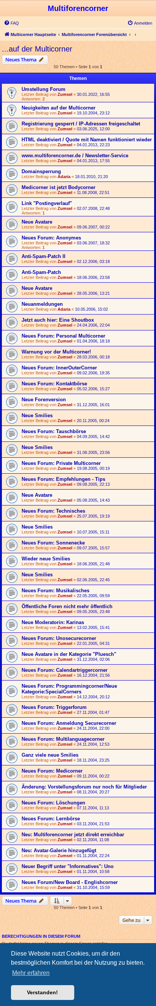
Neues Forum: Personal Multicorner (63, 336)
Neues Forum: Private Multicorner (61, 463)
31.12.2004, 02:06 (93, 659)
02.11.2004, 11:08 (93, 839)
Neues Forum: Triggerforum (54, 707)
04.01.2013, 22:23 (93, 144)
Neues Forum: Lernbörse (51, 818)
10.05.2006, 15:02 (91, 309)
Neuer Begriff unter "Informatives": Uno (68, 866)
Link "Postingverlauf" (47, 203)
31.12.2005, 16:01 (93, 404)
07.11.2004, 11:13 (93, 808)
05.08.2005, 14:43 (93, 500)
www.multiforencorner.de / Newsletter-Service (75, 155)
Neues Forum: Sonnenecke (53, 543)
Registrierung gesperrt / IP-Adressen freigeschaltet (81, 124)
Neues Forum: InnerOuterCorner (59, 368)
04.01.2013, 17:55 (93, 160)
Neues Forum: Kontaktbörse (54, 383)
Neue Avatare (37, 222)
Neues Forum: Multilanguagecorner (63, 739)
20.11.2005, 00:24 (93, 420)
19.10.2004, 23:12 (93, 113)
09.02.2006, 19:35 (93, 373)
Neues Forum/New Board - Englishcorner (70, 882)
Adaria (64, 176)
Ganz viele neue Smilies (50, 755)
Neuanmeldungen (42, 304)
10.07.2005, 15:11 (93, 532)
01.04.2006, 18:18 (93, 341)
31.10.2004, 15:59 (93, 887)
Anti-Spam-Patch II (44, 256)
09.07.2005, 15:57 (93, 548)
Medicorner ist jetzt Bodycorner (58, 187)
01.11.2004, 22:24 (93, 855)
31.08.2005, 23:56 (93, 452)
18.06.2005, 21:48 (93, 564)
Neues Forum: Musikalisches (55, 590)
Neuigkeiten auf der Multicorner (58, 108)
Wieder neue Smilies (46, 559)
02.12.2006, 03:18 (93, 261)
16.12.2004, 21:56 (93, 675)
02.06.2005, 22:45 (93, 579)
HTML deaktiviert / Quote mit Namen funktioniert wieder (87, 139)
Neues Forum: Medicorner (52, 771)
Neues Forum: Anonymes (51, 238)
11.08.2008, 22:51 (93, 192)
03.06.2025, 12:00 (93, 129)
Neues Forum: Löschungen (53, 803)
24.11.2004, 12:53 (93, 744)
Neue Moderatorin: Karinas (53, 622)
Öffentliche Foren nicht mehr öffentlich (67, 606)
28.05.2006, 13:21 (93, 293)
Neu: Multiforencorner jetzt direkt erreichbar (73, 834)
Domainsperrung (41, 171)
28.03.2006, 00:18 (93, 357)
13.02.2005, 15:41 (93, 627)
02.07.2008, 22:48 (93, 208)
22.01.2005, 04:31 (93, 643)
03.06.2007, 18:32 (93, 243)
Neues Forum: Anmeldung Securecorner (69, 723)
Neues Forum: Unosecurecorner (59, 638)
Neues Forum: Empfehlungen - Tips (63, 479)
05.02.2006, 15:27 (93, 388)
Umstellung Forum (44, 89)
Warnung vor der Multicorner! (56, 352)
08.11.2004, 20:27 (93, 792)
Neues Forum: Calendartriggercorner (65, 670)
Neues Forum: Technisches (53, 511)
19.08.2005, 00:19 (93, 468)
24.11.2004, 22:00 (93, 728)
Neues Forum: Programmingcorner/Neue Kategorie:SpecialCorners (69, 689)
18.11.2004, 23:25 (93, 760)
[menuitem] (11, 23)
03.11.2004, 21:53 (93, 823)
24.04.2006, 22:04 (93, 325)
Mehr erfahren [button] (31, 973)
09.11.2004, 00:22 (93, 776)
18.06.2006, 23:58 (93, 277)
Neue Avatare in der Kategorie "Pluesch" (69, 654)
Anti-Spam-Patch (41, 272)
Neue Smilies (37, 415)
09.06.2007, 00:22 (93, 227)
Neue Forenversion (44, 399)
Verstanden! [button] (42, 992)
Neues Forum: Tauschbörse (54, 431)
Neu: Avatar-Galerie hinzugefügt (59, 850)
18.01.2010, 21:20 (91, 176)
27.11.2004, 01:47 (93, 712)
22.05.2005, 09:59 (93, 595)
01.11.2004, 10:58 (93, 871)
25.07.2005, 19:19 (93, 516)
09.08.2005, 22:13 (93, 484)
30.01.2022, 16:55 (93, 94)
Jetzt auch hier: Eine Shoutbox (58, 320)
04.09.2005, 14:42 (93, 436)
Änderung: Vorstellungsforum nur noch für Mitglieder (84, 787)
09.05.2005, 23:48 (93, 611)
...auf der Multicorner (37, 49)
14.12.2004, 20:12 (93, 697)
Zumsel (65, 94)
